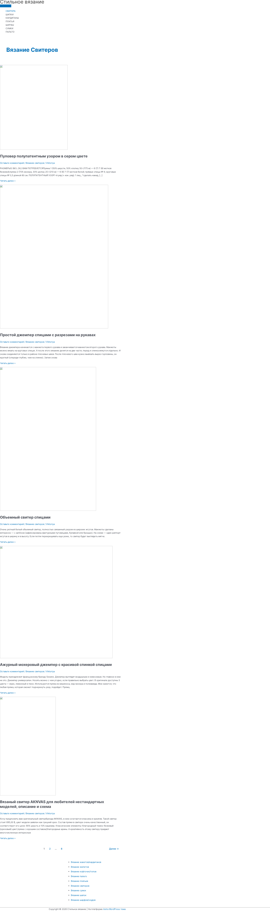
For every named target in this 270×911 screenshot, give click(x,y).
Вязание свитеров (35, 163)
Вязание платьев (79, 881)
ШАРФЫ (10, 25)
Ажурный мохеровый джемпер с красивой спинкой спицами (56, 664)
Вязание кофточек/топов (83, 871)
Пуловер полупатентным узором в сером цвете (44, 156)
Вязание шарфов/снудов (83, 900)
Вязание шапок (78, 895)
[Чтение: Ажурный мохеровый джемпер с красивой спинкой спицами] (56, 657)
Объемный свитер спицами (25, 517)
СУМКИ (9, 28)
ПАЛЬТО (10, 31)
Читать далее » (7, 180)
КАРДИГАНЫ (12, 18)
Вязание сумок (78, 890)
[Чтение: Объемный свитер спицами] (48, 510)
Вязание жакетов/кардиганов (86, 862)
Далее (114, 848)
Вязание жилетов (80, 867)
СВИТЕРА (10, 11)
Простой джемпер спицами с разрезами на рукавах (48, 335)
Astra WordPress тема (114, 909)
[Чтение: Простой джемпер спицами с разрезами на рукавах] (54, 327)
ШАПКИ (10, 14)
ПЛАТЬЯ (10, 21)
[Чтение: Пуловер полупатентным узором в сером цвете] (34, 149)
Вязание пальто (79, 876)
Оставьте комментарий (12, 163)
